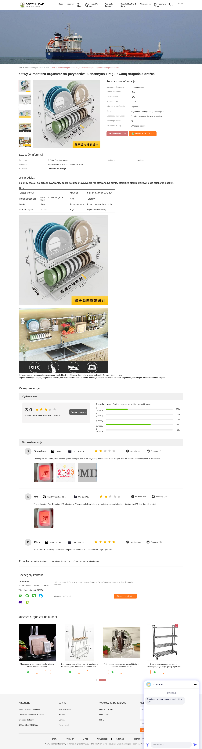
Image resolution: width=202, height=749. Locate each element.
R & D (101, 720)
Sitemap (120, 739)
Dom (61, 4)
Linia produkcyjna (106, 709)
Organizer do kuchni (26, 720)
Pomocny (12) (156, 542)
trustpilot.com (135, 451)
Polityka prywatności (142, 739)
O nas (79, 5)
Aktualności (145, 4)
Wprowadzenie (64, 709)
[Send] (195, 745)
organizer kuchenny (39, 561)
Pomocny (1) (156, 451)
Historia (62, 715)
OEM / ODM (104, 715)
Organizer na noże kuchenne (86, 561)
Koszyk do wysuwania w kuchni (31, 715)
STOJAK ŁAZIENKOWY (28, 725)
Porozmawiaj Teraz (160, 5)
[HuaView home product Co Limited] (32, 4)
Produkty (70, 4)
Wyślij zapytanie (125, 596)
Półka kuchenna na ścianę (29, 709)
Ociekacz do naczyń (61, 561)
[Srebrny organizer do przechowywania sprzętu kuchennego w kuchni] (121, 642)
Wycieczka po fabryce (91, 5)
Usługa (61, 720)
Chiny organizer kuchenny (55, 744)
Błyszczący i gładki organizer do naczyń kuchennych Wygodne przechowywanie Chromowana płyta (79, 665)
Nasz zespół (64, 725)
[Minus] (195, 684)
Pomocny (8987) (162, 497)
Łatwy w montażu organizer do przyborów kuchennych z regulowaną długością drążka (85, 68)
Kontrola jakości (109, 5)
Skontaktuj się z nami (128, 5)
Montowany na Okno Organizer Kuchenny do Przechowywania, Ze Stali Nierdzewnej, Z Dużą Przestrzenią (37, 665)
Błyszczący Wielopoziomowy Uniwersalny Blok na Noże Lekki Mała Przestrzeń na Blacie (164, 665)
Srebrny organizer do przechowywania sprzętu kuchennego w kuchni (121, 665)
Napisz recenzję (78, 412)
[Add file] (148, 745)
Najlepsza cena (119, 134)
